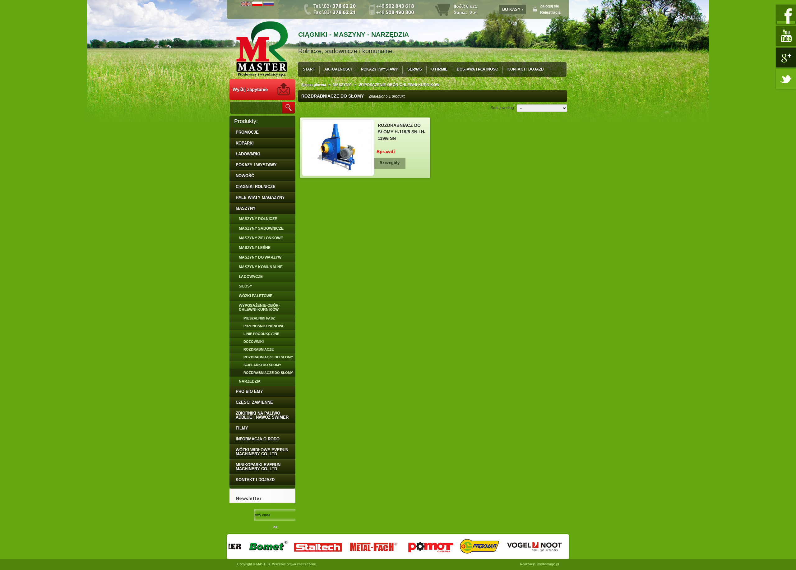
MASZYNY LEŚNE (255, 248)
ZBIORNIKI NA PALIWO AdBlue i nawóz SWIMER (262, 415)
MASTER (263, 564)
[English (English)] (246, 5)
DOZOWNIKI (253, 341)
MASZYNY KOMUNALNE (261, 267)
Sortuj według (502, 108)
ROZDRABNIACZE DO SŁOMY (268, 357)
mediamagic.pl (548, 564)
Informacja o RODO (258, 439)
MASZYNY (246, 208)
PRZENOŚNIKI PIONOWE (263, 326)
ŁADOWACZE (251, 276)
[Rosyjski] (268, 5)
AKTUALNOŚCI (338, 69)
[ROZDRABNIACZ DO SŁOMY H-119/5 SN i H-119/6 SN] (338, 147)
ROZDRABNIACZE (258, 349)
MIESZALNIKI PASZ (259, 318)
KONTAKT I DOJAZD (525, 69)
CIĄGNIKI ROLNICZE (255, 186)
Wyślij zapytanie (250, 89)
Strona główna (313, 85)
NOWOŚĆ (245, 175)
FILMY (242, 428)
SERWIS (414, 69)
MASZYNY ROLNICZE (258, 219)
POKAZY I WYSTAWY (379, 69)
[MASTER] (262, 49)
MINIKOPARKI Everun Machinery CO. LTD (258, 466)
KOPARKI (245, 143)
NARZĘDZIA (250, 381)
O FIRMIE (439, 69)
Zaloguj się (549, 6)
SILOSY (245, 286)
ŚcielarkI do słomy (262, 365)
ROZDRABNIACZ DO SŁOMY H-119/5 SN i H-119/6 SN (402, 132)
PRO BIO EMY (249, 391)
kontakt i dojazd (255, 479)
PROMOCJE (247, 132)
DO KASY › (512, 9)
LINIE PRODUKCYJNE (261, 334)
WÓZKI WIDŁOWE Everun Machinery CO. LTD (262, 452)
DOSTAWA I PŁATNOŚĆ (477, 69)
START (309, 69)
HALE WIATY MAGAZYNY (260, 197)
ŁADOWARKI (248, 154)
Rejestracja (550, 12)
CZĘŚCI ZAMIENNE (254, 402)
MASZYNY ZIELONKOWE (261, 238)
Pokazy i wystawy (256, 165)
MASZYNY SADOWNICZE (261, 228)
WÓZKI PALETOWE (255, 296)
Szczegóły (390, 162)
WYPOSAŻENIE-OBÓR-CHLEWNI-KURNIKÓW (259, 307)
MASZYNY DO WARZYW (260, 257)
